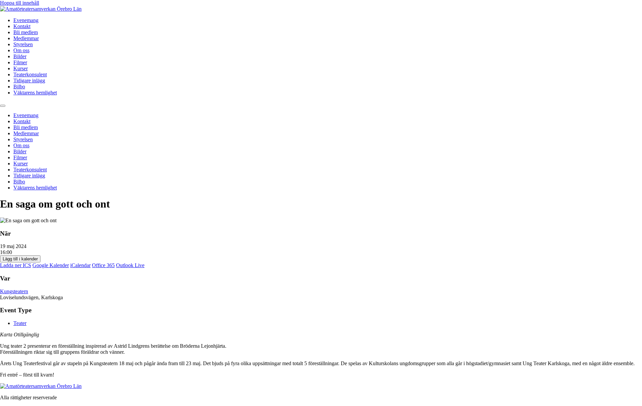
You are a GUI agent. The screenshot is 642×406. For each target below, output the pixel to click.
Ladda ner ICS (15, 265)
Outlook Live (130, 265)
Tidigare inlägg (29, 80)
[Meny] (2, 106)
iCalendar (80, 265)
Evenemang (25, 20)
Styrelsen (23, 44)
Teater (19, 323)
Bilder (19, 56)
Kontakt (21, 26)
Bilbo (19, 86)
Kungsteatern (14, 291)
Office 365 (103, 265)
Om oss (21, 50)
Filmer (20, 62)
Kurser (20, 68)
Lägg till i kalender (20, 258)
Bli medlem (25, 32)
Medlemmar (26, 38)
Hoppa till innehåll (19, 3)
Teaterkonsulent (30, 74)
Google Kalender (50, 265)
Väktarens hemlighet (35, 92)
